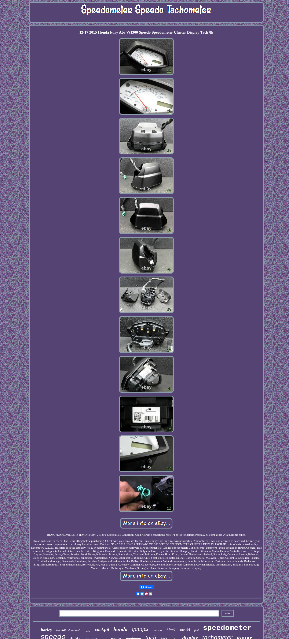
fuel (196, 630)
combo (87, 631)
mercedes (157, 630)
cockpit (102, 629)
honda (120, 629)
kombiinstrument (68, 630)
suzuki (184, 630)
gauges (140, 628)
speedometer (227, 628)
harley (46, 629)
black (171, 630)
